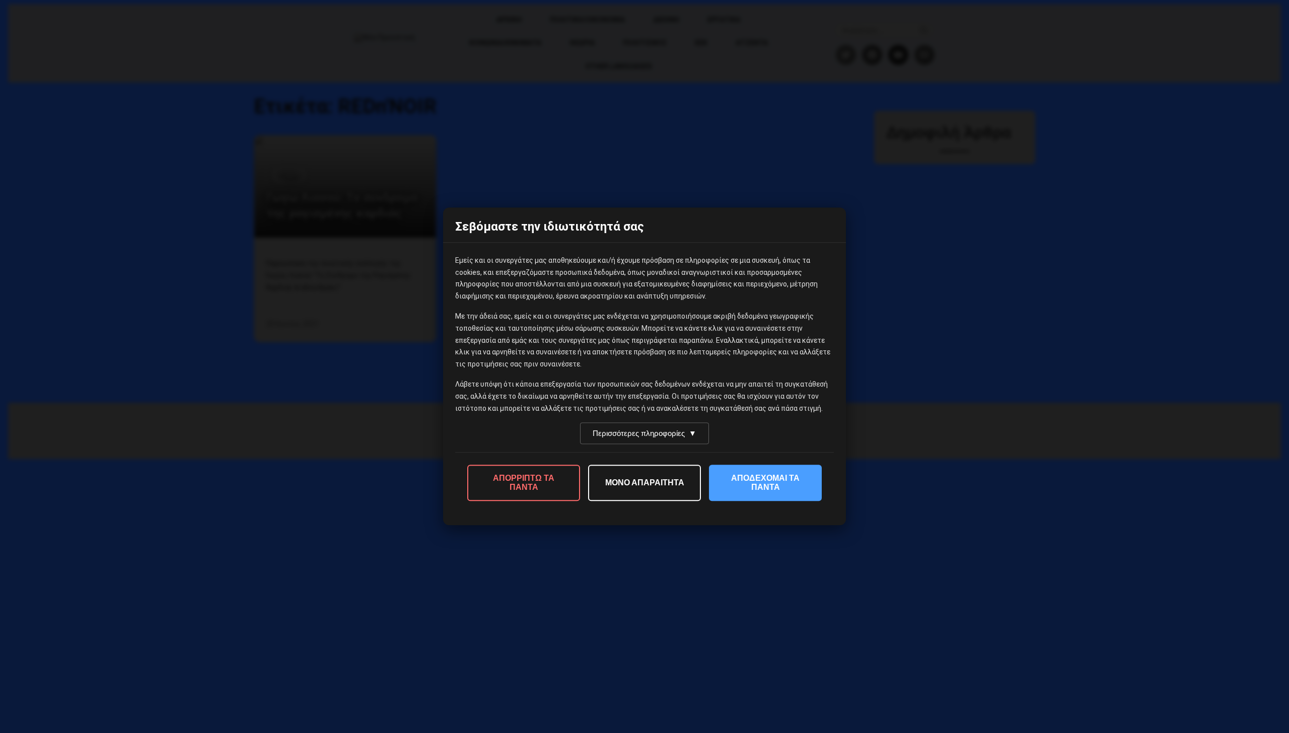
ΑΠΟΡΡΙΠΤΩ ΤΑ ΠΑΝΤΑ (523, 483)
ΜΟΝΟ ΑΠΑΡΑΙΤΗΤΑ (644, 483)
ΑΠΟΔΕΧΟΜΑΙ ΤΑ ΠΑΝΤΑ (765, 483)
